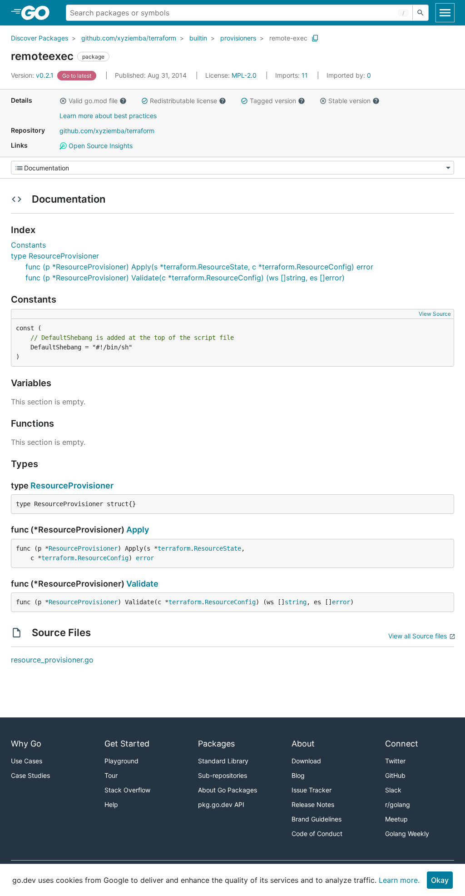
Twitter (395, 761)
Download (306, 761)
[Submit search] (420, 13)
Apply (137, 529)
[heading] (38, 12)
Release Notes (313, 804)
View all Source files (417, 636)
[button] (63, 101)
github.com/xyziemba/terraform (128, 38)
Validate (142, 583)
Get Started (126, 743)
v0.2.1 (33, 75)
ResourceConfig (103, 558)
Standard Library (223, 761)
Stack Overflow (127, 790)
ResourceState (217, 548)
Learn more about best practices (108, 115)
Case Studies (30, 775)
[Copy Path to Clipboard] (315, 38)
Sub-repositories (222, 775)
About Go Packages (227, 790)
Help (111, 804)
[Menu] (232, 167)
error (145, 558)
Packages (216, 743)
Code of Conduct (317, 833)
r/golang (397, 804)
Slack (393, 790)
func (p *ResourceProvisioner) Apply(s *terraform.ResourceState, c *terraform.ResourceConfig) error (199, 266)
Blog (298, 775)
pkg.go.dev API (221, 804)
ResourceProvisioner (72, 485)
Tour (111, 775)
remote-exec (288, 38)
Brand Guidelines (316, 819)
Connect (401, 743)
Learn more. (399, 880)
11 (292, 75)
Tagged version (273, 101)
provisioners (238, 38)
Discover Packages (39, 38)
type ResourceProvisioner (55, 255)
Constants (28, 244)
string (296, 602)
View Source (435, 313)
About (303, 743)
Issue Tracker (311, 790)
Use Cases (26, 761)
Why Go (26, 743)
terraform (174, 548)
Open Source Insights (100, 145)
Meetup (396, 819)
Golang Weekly (407, 833)
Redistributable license (183, 101)
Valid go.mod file (93, 101)
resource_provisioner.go (52, 659)
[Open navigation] (445, 13)
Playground (121, 761)
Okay (440, 880)
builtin (198, 38)
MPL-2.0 (244, 75)
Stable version (349, 101)
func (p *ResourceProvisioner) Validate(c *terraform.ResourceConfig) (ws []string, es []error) (185, 277)
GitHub (395, 775)
